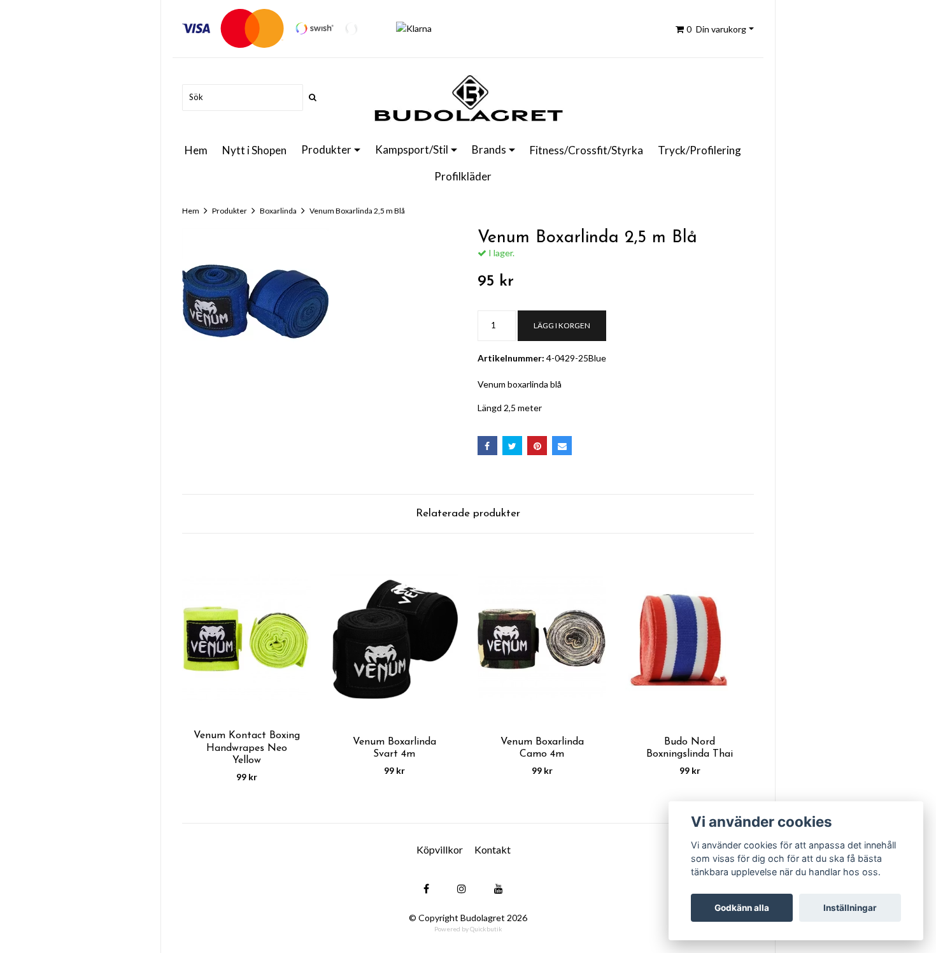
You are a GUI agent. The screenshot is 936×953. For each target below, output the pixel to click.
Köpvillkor (439, 849)
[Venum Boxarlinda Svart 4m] (394, 638)
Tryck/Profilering (699, 150)
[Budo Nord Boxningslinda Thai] (689, 638)
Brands (489, 149)
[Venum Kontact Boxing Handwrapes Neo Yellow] (246, 638)
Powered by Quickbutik (468, 929)
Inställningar (850, 908)
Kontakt (492, 849)
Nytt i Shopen (254, 150)
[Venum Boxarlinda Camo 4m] (542, 638)
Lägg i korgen (562, 325)
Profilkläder (463, 176)
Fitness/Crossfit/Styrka (586, 150)
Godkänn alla (741, 908)
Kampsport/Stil (411, 149)
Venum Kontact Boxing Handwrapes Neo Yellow (247, 748)
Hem (196, 150)
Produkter (326, 149)
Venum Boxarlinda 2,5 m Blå (357, 210)
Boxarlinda (278, 210)
